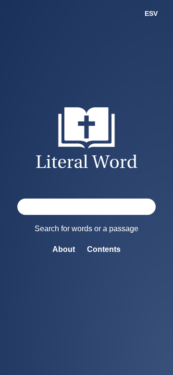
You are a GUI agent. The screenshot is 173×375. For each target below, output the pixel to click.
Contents (104, 249)
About (63, 249)
